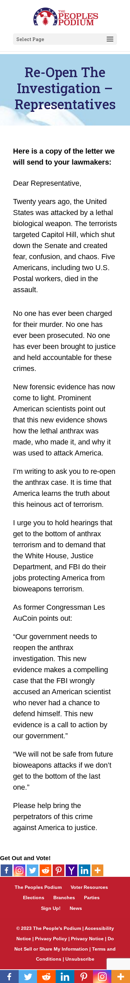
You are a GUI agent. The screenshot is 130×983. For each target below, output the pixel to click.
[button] (110, 39)
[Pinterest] (58, 870)
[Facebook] (6, 870)
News (76, 908)
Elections (33, 897)
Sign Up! (51, 908)
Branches (64, 897)
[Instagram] (19, 870)
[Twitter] (32, 870)
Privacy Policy (51, 938)
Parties (92, 897)
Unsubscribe (79, 959)
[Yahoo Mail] (71, 870)
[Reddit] (45, 870)
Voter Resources (89, 887)
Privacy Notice (87, 938)
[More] (97, 870)
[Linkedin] (84, 870)
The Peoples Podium (38, 887)
